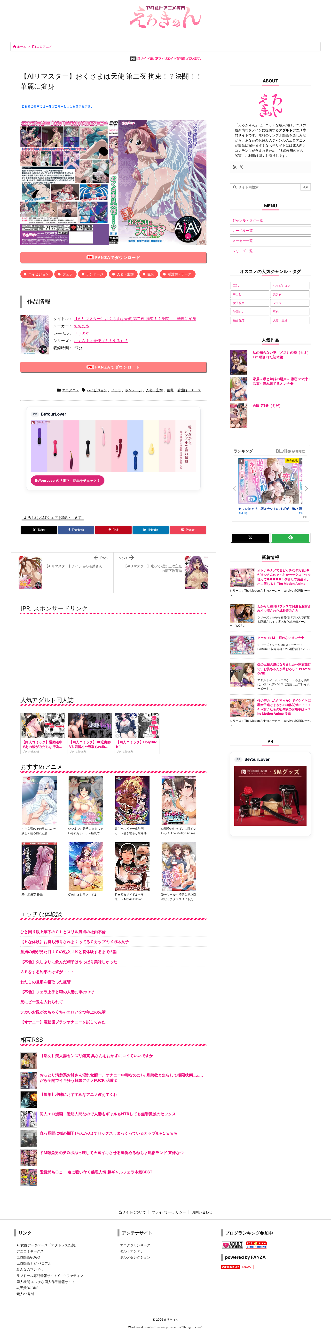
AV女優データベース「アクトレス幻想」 (47, 1245)
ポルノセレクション (135, 1257)
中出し (237, 294)
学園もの (238, 311)
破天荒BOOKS (27, 1288)
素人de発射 (25, 1294)
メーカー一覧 (242, 241)
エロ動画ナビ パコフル (33, 1263)
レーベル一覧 (242, 230)
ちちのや (81, 325)
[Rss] (234, 167)
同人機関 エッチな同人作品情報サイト (45, 1282)
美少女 (277, 294)
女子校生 (238, 303)
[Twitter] (241, 167)
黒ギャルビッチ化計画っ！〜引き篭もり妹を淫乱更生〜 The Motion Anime (132, 833)
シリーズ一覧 (242, 251)
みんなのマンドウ (30, 1269)
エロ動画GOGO (28, 1257)
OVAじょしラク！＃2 (82, 894)
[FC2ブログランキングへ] (256, 1245)
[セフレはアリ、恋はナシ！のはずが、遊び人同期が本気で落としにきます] (268, 482)
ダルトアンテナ (132, 1251)
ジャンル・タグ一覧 (247, 220)
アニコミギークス (30, 1251)
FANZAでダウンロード (117, 257)
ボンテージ (94, 274)
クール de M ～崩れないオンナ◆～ (282, 638)
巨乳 (150, 274)
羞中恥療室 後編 (32, 894)
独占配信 (238, 320)
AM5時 (242, 513)
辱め (276, 311)
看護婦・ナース (179, 274)
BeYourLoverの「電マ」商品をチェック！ (67, 480)
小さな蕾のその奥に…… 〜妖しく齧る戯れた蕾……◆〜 (39, 833)
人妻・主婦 (125, 274)
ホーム (21, 46)
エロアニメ (44, 46)
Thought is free (191, 1327)
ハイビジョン (38, 274)
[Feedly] (290, 537)
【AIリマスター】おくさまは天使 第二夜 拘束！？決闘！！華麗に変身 (135, 318)
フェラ (68, 274)
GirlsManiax (290, 451)
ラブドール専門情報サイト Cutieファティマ (49, 1276)
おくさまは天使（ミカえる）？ (101, 340)
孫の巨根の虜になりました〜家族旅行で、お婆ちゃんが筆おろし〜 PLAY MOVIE (284, 668)
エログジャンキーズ (135, 1245)
